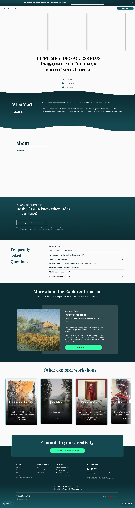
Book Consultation (126, 503)
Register (125, 8)
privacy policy (58, 228)
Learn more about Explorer (67, 450)
